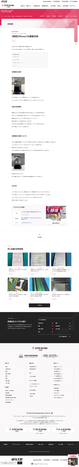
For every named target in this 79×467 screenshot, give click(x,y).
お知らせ (59, 6)
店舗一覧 (22, 6)
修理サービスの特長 (9, 390)
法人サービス (72, 6)
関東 (39, 326)
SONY (10, 298)
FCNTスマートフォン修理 (59, 395)
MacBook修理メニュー (58, 378)
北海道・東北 (40, 323)
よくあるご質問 (33, 376)
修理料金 (48, 16)
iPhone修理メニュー (58, 369)
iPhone (13, 40)
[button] (19, 463)
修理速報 (54, 16)
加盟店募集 (56, 388)
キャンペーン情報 (73, 16)
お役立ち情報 (65, 6)
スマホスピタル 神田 (7, 11)
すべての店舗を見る (63, 336)
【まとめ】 (15, 65)
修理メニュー (29, 6)
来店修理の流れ (36, 6)
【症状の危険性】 (16, 59)
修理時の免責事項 (29, 444)
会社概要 (7, 393)
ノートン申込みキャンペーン (35, 384)
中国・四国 (58, 326)
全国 (6, 366)
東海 (39, 331)
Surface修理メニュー (58, 380)
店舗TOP (42, 16)
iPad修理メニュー (57, 371)
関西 (56, 323)
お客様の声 (60, 16)
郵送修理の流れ (45, 6)
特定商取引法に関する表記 (10, 397)
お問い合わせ (40, 444)
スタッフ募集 (56, 390)
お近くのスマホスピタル (35, 218)
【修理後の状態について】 (18, 62)
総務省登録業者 (8, 395)
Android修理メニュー (58, 373)
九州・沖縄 (58, 329)
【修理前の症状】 (16, 56)
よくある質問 (52, 6)
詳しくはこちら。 (11, 463)
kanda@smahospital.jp (26, 222)
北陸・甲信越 (40, 329)
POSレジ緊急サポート (58, 397)
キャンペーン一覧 (33, 386)
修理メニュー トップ (58, 366)
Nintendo (54, 298)
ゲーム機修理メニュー (58, 376)
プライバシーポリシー (9, 400)
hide (18, 54)
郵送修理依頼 (8, 402)
